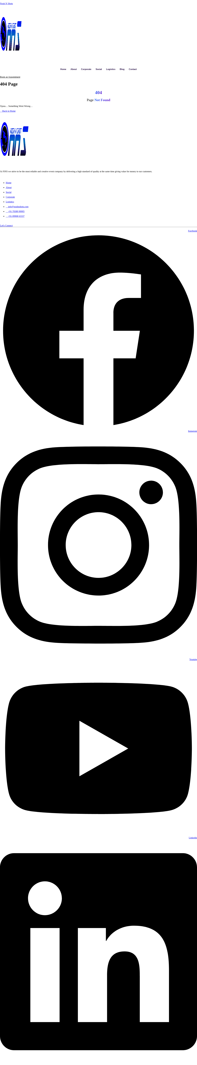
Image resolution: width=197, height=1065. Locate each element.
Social (99, 69)
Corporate (86, 69)
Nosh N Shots (6, 3)
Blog (122, 69)
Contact (133, 69)
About (74, 69)
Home (63, 69)
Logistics (110, 69)
